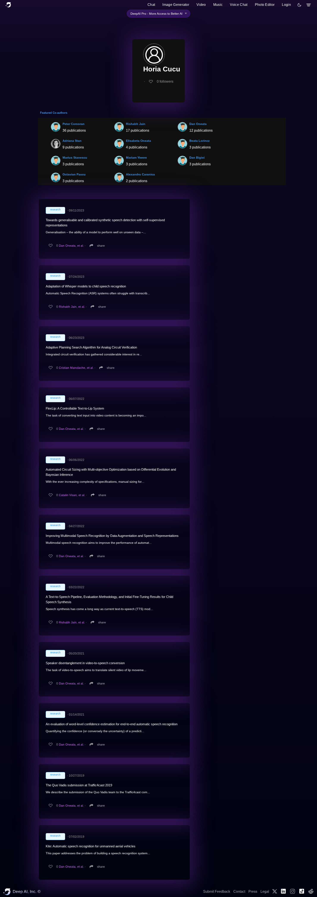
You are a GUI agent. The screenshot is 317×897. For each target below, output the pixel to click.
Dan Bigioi (197, 157)
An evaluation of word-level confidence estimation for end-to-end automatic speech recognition (111, 724)
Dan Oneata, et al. (71, 245)
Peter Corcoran (74, 124)
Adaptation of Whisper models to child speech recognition (86, 286)
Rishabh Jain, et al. (72, 306)
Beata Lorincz (199, 140)
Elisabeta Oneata (138, 140)
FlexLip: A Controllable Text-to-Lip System (75, 408)
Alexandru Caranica (140, 174)
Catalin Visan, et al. (72, 495)
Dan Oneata (198, 124)
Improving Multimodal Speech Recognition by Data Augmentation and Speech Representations (112, 536)
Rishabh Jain (135, 124)
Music (218, 4)
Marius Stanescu (75, 157)
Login (286, 4)
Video (201, 4)
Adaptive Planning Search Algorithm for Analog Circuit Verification (91, 347)
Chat (151, 4)
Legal (265, 891)
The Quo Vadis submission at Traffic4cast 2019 (79, 785)
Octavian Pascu (74, 174)
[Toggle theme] (299, 5)
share (101, 245)
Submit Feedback (216, 891)
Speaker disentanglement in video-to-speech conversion (85, 663)
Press (252, 891)
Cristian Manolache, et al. (76, 367)
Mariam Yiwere (136, 157)
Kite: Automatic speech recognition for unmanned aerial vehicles (90, 846)
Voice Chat (238, 4)
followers (165, 81)
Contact (239, 891)
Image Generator (175, 4)
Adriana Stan (72, 140)
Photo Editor (265, 4)
